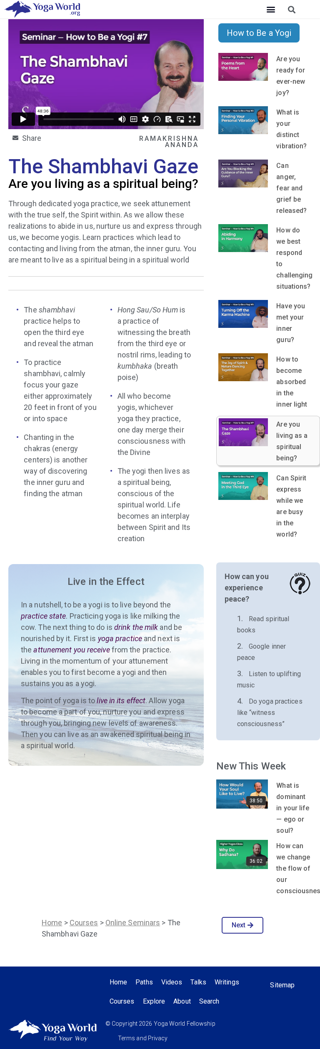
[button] (271, 9)
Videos (171, 982)
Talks (198, 982)
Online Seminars (132, 922)
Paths (144, 982)
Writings (227, 982)
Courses (84, 922)
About (182, 1001)
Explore (154, 1001)
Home (52, 922)
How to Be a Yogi (259, 33)
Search (209, 1001)
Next (238, 925)
